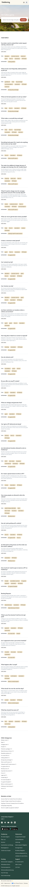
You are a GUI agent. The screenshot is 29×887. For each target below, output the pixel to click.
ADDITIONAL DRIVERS (10, 508)
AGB (2, 883)
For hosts (20, 652)
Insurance (18, 461)
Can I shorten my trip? (7, 286)
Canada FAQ (3, 777)
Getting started (11, 61)
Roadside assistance (5, 753)
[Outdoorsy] (6, 2)
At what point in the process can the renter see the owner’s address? (14, 545)
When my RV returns (12, 158)
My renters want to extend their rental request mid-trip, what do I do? (14, 44)
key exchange (19, 81)
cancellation (7, 368)
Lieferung (17, 842)
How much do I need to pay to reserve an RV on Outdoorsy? (14, 568)
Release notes (4, 740)
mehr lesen (3, 51)
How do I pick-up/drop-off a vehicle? (11, 523)
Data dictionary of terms (13, 608)
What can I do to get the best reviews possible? (14, 216)
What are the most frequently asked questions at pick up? (14, 69)
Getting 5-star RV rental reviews (15, 233)
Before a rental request (13, 681)
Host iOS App (4, 873)
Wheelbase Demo (5, 864)
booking (7, 347)
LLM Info (17, 867)
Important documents (6, 771)
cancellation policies (14, 581)
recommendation (9, 84)
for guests (24, 581)
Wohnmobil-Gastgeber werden (9, 862)
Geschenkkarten (19, 839)
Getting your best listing (6, 786)
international (8, 463)
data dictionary (8, 605)
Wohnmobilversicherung (7, 870)
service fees (7, 724)
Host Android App (5, 875)
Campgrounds (4, 744)
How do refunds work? (7, 357)
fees (6, 721)
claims (6, 204)
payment (7, 583)
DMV (6, 461)
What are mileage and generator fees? (11, 402)
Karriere (3, 842)
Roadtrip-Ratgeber (20, 850)
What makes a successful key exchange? (12, 118)
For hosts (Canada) (5, 779)
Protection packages (5, 749)
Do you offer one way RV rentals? (10, 381)
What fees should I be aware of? (10, 710)
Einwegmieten (18, 848)
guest (6, 58)
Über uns (3, 839)
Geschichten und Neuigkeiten (8, 845)
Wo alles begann (5, 837)
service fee (7, 630)
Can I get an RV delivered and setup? (11, 424)
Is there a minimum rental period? (10, 240)
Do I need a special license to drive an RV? (12, 474)
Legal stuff (3, 775)
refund (18, 368)
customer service (15, 56)
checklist (7, 652)
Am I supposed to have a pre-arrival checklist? (13, 640)
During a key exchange (13, 89)
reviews (23, 228)
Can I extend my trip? (7, 262)
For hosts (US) (11, 633)
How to (11, 58)
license (6, 485)
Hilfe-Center (18, 864)
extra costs (13, 178)
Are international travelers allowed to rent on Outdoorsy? (13, 449)
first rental (13, 652)
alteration (7, 56)
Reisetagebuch (4, 848)
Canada (6, 581)
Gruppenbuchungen (20, 837)
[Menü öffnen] (25, 2)
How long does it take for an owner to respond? (14, 335)
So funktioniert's (19, 862)
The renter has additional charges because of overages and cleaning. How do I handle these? (14, 166)
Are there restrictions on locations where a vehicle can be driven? (12, 311)
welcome (7, 86)
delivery (6, 435)
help (13, 81)
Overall (18, 633)
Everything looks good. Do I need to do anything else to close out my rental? (14, 143)
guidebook (7, 81)
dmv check (11, 461)
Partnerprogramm (5, 867)
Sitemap (26, 883)
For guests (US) (11, 255)
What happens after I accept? (9, 664)
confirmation (14, 676)
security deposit (22, 206)
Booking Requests (6, 593)
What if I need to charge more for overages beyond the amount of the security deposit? (13, 192)
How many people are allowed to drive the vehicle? (13, 496)
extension (23, 56)
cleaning (7, 178)
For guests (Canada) (12, 586)
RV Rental (24, 58)
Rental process (11, 516)
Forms (2, 773)
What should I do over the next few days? (12, 688)
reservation (17, 58)
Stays (2, 742)
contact (6, 700)
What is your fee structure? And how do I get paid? (13, 615)
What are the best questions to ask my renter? (13, 97)
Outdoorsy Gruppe (6, 850)
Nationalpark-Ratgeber (21, 845)
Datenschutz (7, 883)
